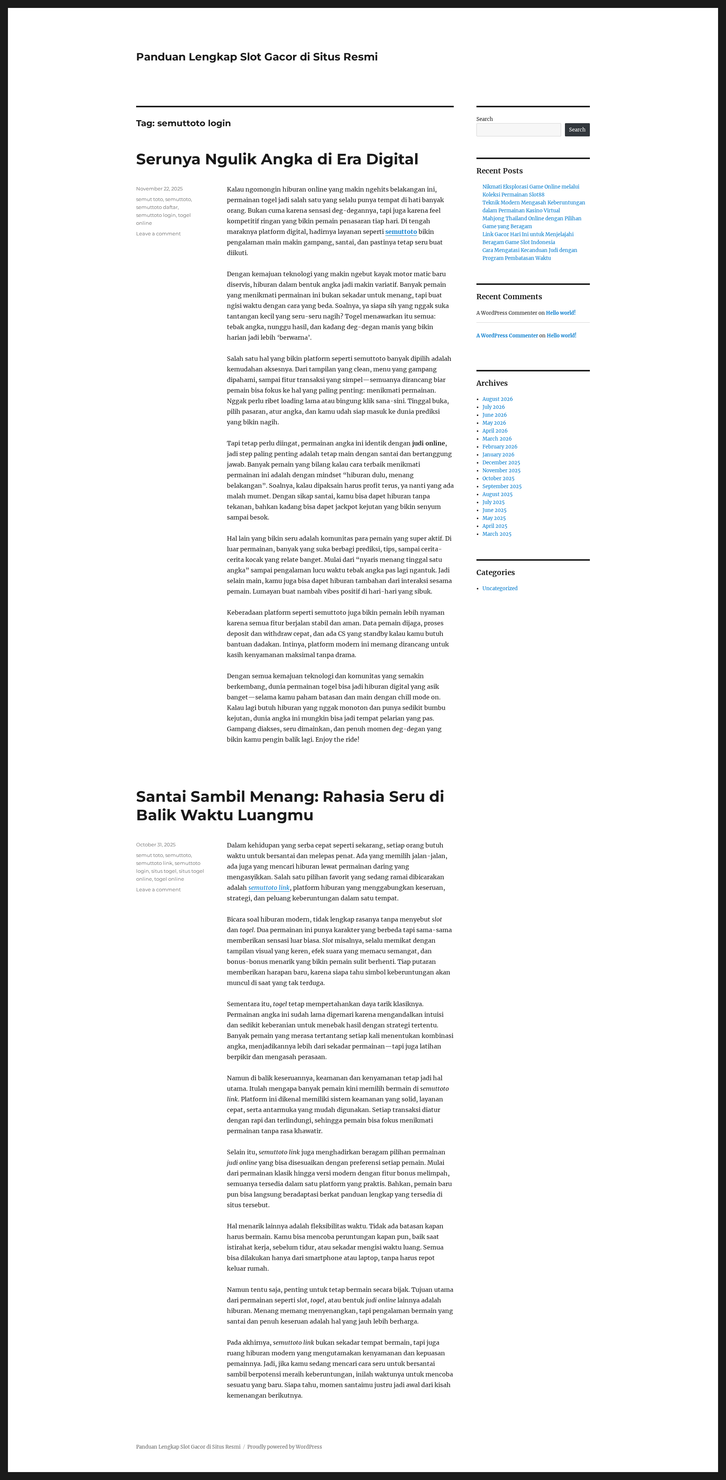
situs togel (164, 871)
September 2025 (502, 486)
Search (484, 119)
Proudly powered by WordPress (284, 1447)
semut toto (149, 199)
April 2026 (495, 431)
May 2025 (494, 518)
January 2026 (498, 455)
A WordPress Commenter (507, 335)
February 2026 (500, 447)
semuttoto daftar (157, 207)
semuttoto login (156, 215)
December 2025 (501, 462)
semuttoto (401, 231)
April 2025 (494, 526)
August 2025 (497, 494)
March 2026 (497, 439)
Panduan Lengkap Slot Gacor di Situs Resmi (257, 56)
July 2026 (493, 407)
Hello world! (561, 313)
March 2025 (497, 534)
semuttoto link (269, 887)
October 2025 (498, 478)
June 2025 (494, 510)
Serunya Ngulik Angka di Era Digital (277, 159)
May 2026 (494, 423)
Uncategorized (500, 588)
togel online (169, 879)
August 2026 (497, 399)
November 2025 (501, 470)
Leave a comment (158, 233)
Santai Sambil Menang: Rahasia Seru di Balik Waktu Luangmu (290, 805)
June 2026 (494, 415)
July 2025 (493, 502)
